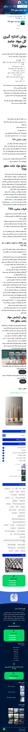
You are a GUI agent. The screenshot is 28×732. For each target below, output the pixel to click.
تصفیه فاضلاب (22, 513)
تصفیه (17, 507)
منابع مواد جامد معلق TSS (15, 69)
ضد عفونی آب (13, 528)
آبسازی (17, 491)
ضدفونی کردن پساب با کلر (19, 534)
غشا (11, 534)
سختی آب (12, 525)
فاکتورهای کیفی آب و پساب (15, 16)
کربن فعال (23, 551)
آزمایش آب (11, 491)
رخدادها (24, 450)
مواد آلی (15, 300)
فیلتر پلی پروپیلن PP (11, 698)
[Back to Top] (4, 729)
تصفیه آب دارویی (12, 510)
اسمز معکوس (22, 501)
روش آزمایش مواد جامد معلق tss (14, 78)
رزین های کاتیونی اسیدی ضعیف (18, 519)
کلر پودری (11, 551)
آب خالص (23, 491)
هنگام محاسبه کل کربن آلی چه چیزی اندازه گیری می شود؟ (14, 540)
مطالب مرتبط (18, 81)
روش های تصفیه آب (21, 525)
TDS (16, 488)
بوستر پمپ (18, 470)
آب (12, 488)
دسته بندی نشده (22, 447)
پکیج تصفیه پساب (21, 547)
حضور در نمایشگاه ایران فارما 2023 (14, 476)
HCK (24, 488)
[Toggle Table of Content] (23, 60)
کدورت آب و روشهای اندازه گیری (17, 393)
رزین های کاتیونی (21, 516)
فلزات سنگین (22, 537)
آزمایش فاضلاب (22, 494)
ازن (12, 497)
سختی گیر (6, 525)
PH (20, 488)
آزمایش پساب (13, 494)
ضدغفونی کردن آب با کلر (10, 531)
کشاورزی (17, 551)
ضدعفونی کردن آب (21, 531)
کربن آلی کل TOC (11, 547)
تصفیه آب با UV (17, 464)
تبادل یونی (23, 507)
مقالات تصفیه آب (21, 455)
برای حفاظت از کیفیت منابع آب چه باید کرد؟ (15, 74)
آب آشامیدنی (7, 488)
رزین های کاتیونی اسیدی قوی (19, 522)
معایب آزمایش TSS (17, 67)
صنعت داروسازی (21, 528)
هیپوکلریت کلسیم (21, 544)
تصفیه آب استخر (21, 510)
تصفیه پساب (14, 513)
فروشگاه (23, 381)
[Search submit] (14, 6)
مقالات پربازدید (22, 460)
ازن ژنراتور (8, 497)
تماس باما (22, 372)
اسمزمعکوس (14, 501)
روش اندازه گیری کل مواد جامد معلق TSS (13, 63)
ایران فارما (9, 504)
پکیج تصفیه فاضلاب (12, 544)
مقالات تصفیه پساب (21, 458)
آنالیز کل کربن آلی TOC (20, 497)
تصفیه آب (12, 507)
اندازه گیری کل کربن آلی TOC (19, 504)
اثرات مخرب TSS (18, 71)
